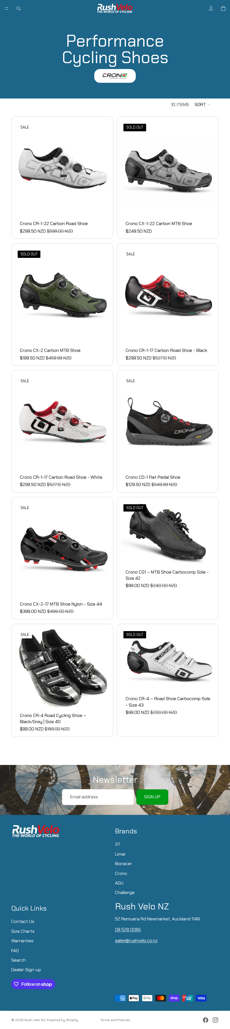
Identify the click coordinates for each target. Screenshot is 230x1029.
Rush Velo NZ (34, 1020)
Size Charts (22, 931)
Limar (120, 854)
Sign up (152, 797)
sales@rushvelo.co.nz (136, 940)
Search (18, 960)
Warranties (22, 941)
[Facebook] (205, 1020)
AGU (119, 883)
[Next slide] (101, 549)
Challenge (125, 892)
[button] (203, 104)
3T (117, 844)
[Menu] (6, 8)
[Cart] (223, 8)
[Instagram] (215, 1020)
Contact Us (22, 921)
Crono (121, 873)
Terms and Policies (115, 1020)
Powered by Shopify (62, 1020)
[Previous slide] (23, 549)
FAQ (15, 950)
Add (105, 587)
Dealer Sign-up (26, 970)
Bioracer (123, 864)
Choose (105, 207)
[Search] (18, 8)
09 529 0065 (128, 929)
